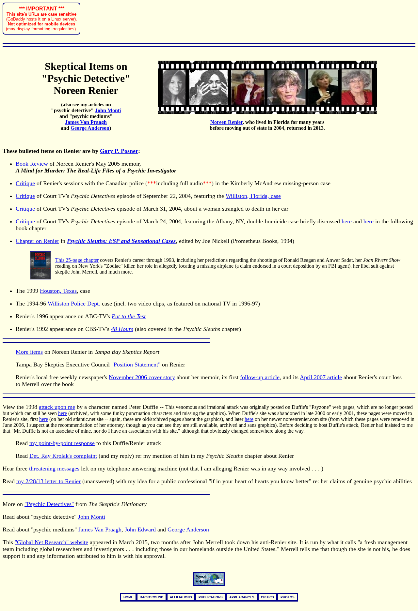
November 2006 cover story (142, 377)
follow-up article (260, 377)
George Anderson (188, 529)
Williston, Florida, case (253, 196)
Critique (25, 183)
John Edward (140, 529)
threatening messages (54, 468)
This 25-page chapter (77, 260)
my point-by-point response (62, 443)
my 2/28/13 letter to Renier (48, 481)
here (347, 221)
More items (29, 352)
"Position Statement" (135, 364)
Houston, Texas (58, 291)
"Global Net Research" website (51, 542)
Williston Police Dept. (74, 303)
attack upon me (57, 407)
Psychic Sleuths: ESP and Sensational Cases (121, 241)
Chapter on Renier (37, 241)
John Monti (91, 517)
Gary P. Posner (119, 151)
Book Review (32, 163)
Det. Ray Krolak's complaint (63, 456)
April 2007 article (321, 377)
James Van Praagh (99, 529)
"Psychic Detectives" (49, 504)
